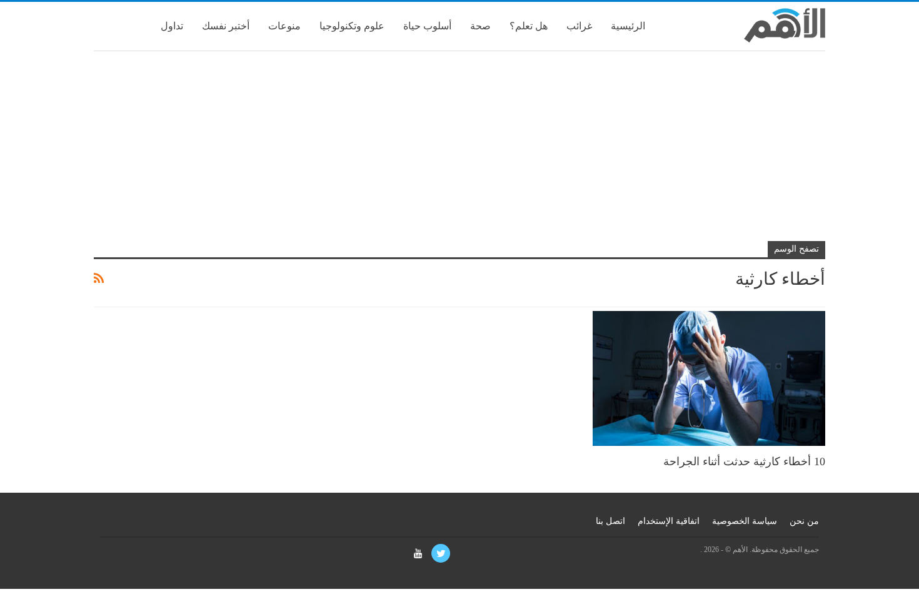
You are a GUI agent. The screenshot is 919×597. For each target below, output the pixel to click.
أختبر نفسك (225, 26)
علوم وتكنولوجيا (351, 26)
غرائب (579, 26)
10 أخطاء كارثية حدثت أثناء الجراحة (744, 461)
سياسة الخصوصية (744, 521)
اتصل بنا (610, 521)
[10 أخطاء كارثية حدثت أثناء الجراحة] (709, 378)
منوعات (284, 26)
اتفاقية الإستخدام (669, 521)
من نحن (804, 521)
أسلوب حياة (427, 26)
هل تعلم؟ (529, 26)
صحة (480, 26)
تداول (172, 26)
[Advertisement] (459, 151)
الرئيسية (628, 26)
